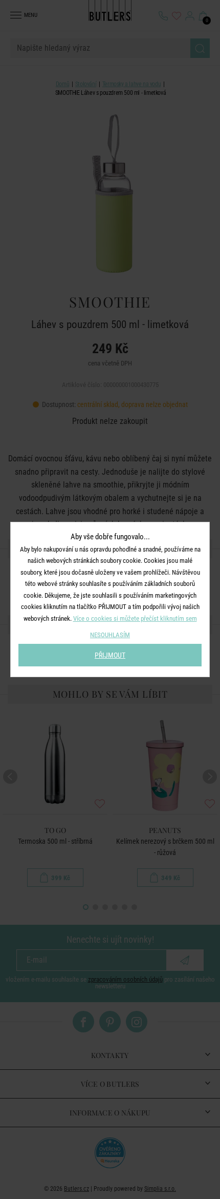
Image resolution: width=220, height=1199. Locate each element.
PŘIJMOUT (110, 655)
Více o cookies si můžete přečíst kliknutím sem (135, 618)
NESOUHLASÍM (110, 635)
